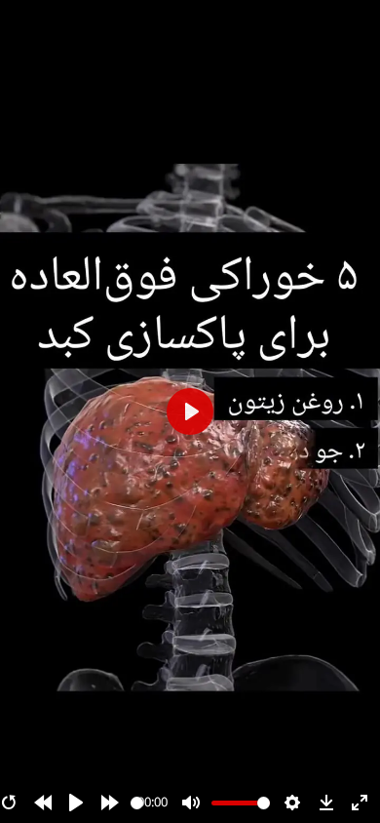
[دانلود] (326, 802)
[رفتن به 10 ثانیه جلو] (110, 802)
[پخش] (76, 802)
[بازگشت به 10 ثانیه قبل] (42, 802)
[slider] (137, 803)
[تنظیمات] (292, 802)
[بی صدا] (191, 802)
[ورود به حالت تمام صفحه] (359, 802)
